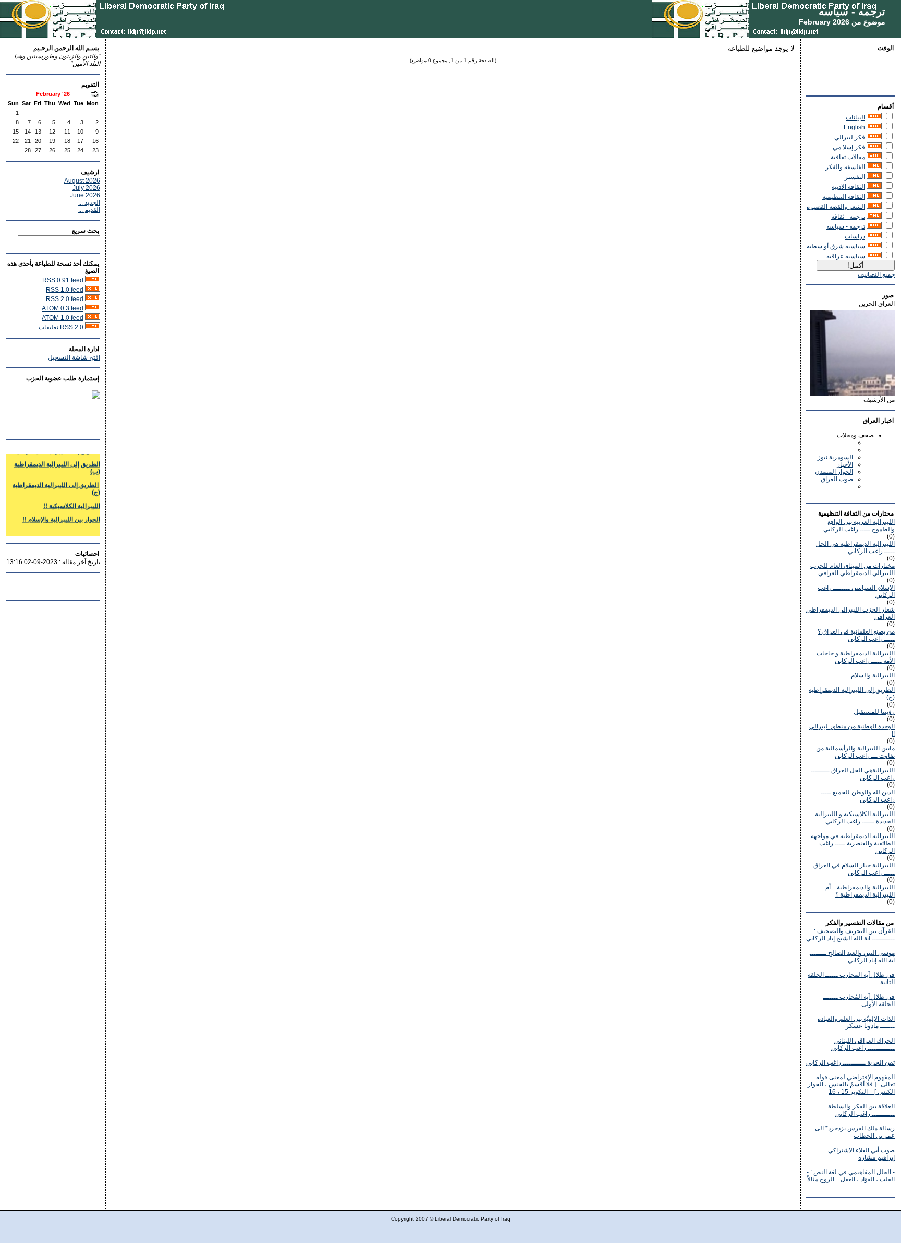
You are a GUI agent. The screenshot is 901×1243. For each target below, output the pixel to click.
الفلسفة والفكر (845, 167)
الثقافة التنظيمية (843, 196)
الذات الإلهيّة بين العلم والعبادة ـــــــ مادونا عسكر (856, 1022)
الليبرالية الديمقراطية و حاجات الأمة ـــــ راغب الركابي (856, 657)
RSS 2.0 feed (64, 299)
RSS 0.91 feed (62, 280)
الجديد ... (89, 202)
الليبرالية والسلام (873, 675)
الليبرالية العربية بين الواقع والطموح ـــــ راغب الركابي (859, 525)
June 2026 (85, 195)
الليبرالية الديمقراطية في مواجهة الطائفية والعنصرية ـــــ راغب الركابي (853, 843)
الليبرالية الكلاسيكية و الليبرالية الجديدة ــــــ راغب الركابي (855, 817)
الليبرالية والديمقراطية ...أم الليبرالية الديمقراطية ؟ (860, 890)
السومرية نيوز (835, 457)
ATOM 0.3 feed (62, 308)
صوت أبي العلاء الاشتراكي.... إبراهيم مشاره (858, 1153)
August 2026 (82, 180)
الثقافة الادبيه (848, 186)
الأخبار (845, 464)
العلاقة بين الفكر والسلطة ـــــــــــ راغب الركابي (861, 1110)
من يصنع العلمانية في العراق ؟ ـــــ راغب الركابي (856, 635)
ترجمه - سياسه (852, 11)
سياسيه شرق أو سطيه (836, 246)
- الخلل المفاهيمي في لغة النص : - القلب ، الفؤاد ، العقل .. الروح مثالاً (851, 1175)
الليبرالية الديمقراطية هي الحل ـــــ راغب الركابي (855, 547)
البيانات (855, 117)
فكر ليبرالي (849, 137)
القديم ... (89, 209)
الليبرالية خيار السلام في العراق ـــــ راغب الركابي (854, 869)
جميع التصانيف (876, 274)
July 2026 (86, 188)
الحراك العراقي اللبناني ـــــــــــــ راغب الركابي (863, 1044)
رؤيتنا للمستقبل (874, 711)
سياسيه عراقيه (845, 256)
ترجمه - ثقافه (848, 216)
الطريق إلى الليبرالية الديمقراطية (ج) (56, 482)
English (854, 127)
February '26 (53, 94)
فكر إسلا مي (849, 147)
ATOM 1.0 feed (62, 317)
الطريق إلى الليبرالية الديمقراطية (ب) (57, 461)
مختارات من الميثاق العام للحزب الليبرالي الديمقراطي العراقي (852, 569)
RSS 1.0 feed (64, 289)
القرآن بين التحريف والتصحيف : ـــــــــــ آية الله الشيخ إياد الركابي (850, 934)
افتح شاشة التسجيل (74, 357)
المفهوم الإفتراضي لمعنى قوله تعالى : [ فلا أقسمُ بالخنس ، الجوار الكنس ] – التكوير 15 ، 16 (851, 1084)
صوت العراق (837, 479)
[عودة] (94, 95)
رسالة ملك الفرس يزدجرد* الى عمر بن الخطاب (855, 1132)
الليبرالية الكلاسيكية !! (71, 499)
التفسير (855, 177)
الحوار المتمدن (834, 471)
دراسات (855, 236)
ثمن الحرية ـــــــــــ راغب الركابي (850, 1062)
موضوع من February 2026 (842, 22)
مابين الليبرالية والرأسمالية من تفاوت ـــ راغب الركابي (855, 752)
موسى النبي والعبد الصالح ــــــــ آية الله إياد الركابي (852, 956)
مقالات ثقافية (848, 157)
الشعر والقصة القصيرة (836, 206)
